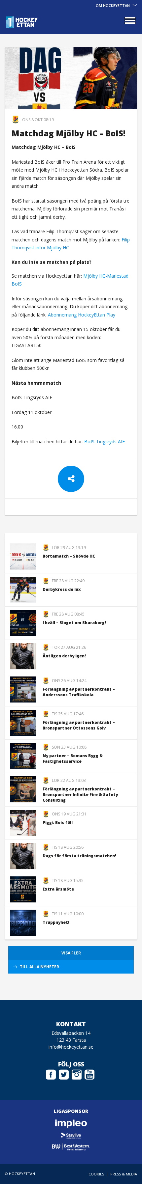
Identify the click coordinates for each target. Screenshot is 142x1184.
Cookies (96, 1173)
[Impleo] (71, 1123)
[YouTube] (89, 1073)
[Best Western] (71, 1147)
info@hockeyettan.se (71, 1047)
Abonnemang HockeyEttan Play (81, 315)
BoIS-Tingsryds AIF (104, 441)
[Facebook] (51, 1073)
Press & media (123, 1173)
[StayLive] (71, 1135)
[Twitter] (64, 1073)
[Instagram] (77, 1073)
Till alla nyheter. (40, 967)
